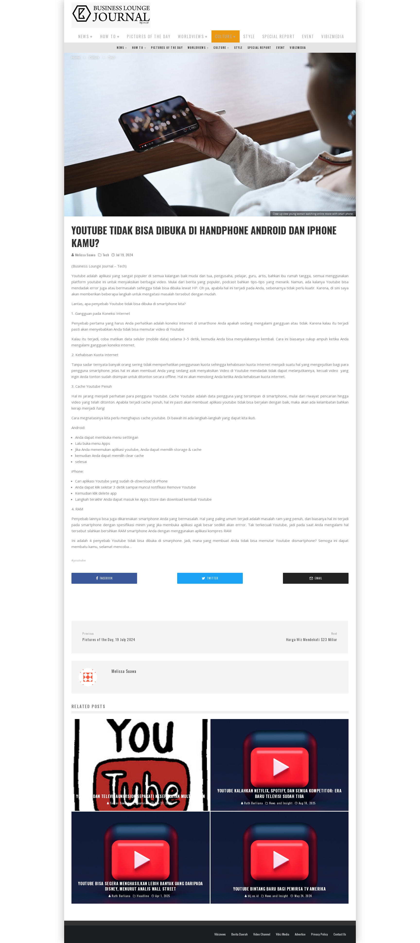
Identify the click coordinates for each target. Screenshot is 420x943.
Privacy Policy (319, 934)
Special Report (278, 36)
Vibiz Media (282, 934)
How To (108, 36)
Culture (223, 36)
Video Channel (261, 934)
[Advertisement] (260, 14)
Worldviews (191, 36)
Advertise (300, 934)
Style (249, 36)
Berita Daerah (239, 934)
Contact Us (339, 934)
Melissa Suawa (85, 254)
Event (308, 36)
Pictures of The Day (149, 36)
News (83, 36)
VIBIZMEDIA (332, 36)
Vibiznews (220, 934)
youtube (79, 560)
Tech (106, 255)
